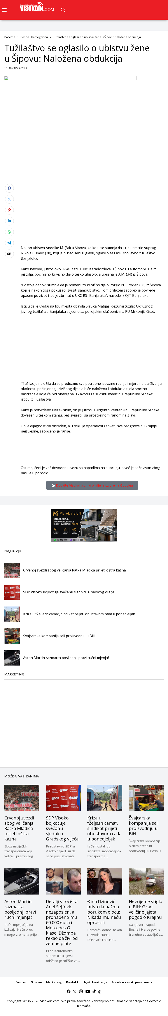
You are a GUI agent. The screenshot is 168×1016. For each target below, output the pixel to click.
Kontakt (72, 982)
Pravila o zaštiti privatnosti (132, 982)
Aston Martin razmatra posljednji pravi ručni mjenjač (66, 657)
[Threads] (99, 991)
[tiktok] (94, 991)
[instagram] (81, 991)
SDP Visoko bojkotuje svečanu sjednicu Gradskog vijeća (68, 592)
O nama (36, 982)
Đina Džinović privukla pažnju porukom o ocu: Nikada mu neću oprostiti (104, 911)
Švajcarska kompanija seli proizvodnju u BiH (59, 635)
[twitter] (74, 991)
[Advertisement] (92, 214)
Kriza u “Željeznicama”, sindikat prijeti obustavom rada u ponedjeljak (79, 614)
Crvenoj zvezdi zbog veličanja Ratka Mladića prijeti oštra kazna (74, 570)
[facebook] (68, 991)
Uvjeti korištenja (95, 982)
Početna (9, 37)
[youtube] (88, 991)
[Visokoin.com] (37, 6)
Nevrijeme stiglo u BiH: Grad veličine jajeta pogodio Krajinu (145, 909)
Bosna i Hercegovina (34, 37)
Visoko (21, 982)
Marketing (54, 982)
